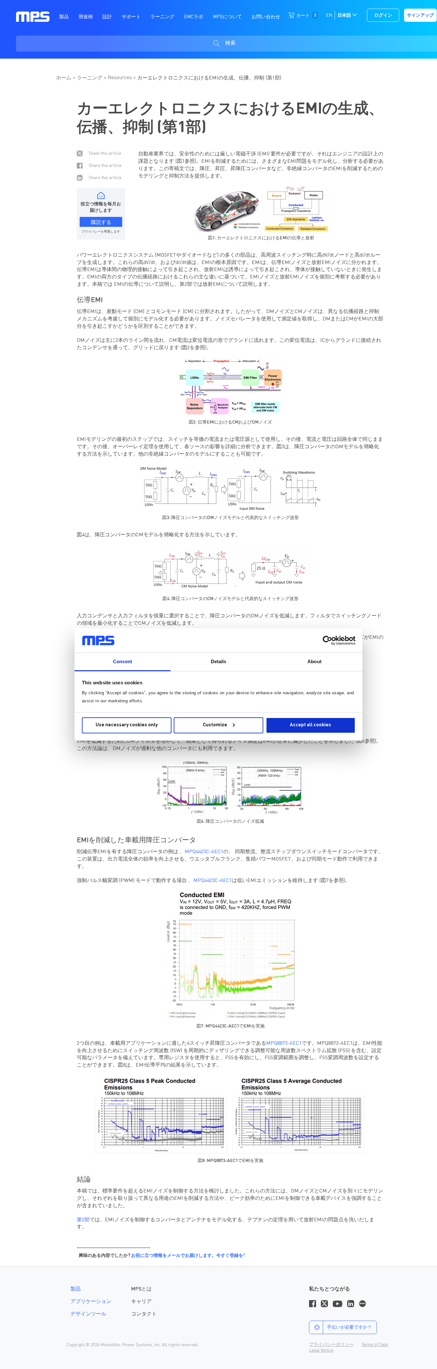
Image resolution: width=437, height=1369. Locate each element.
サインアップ (420, 15)
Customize (215, 725)
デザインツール (88, 1314)
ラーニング (89, 78)
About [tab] (314, 661)
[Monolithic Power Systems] (33, 16)
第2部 (83, 1220)
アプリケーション (90, 1301)
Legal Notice (321, 1350)
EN (329, 15)
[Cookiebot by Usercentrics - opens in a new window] (327, 640)
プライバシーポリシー (331, 1344)
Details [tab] (218, 661)
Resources (120, 77)
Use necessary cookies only (127, 725)
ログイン (383, 15)
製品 (75, 1289)
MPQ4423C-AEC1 (204, 851)
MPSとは (141, 1289)
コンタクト (144, 1314)
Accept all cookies (310, 725)
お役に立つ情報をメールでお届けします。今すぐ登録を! (188, 1255)
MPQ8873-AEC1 (284, 1043)
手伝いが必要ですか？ (349, 1327)
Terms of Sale (375, 1344)
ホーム (63, 78)
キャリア (141, 1301)
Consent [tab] (122, 661)
